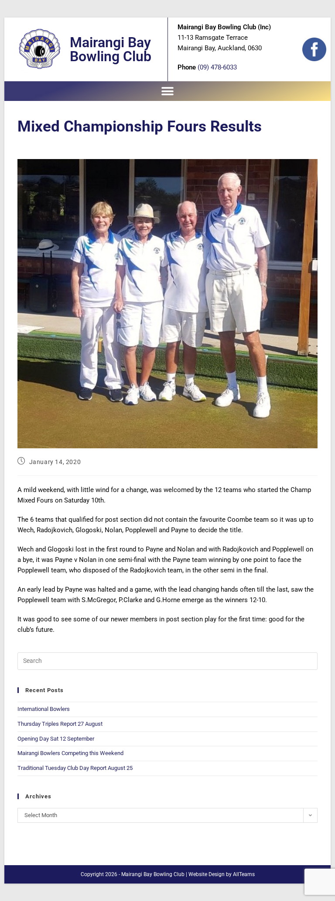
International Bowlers (43, 709)
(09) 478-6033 (217, 67)
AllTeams (244, 874)
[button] (168, 91)
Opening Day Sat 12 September (55, 738)
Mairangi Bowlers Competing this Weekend (70, 753)
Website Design (206, 874)
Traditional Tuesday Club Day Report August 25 (75, 768)
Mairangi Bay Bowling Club (110, 49)
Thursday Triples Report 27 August (60, 724)
